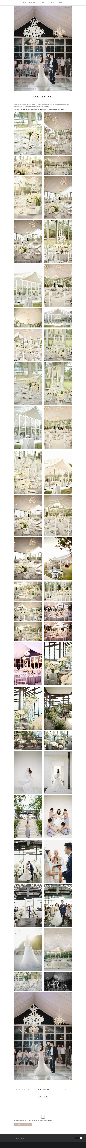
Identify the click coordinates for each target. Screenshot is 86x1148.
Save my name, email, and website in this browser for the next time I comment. (33, 1120)
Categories (32, 2)
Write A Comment (43, 1089)
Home (24, 2)
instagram (60, 2)
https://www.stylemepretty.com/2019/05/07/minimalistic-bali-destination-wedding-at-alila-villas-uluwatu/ (39, 109)
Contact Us (51, 2)
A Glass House (43, 96)
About (42, 2)
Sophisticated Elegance (22, 1089)
